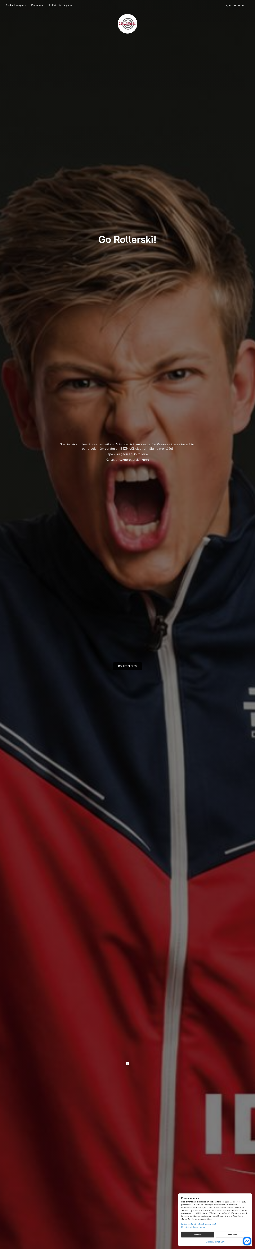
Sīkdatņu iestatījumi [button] (215, 1242)
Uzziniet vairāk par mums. (193, 1227)
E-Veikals (16, 5)
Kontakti (59, 5)
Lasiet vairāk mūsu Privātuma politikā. (199, 1224)
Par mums (37, 5)
